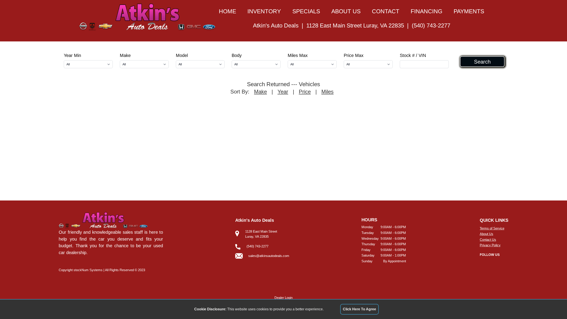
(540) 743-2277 (431, 25)
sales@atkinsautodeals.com (268, 256)
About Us (486, 234)
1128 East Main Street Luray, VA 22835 (355, 25)
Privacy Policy (490, 245)
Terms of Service (492, 228)
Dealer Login (283, 298)
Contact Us (488, 239)
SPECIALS (306, 11)
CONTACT (385, 11)
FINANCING (426, 11)
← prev (266, 99)
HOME (227, 11)
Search (482, 61)
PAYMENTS (469, 11)
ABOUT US (346, 11)
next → (300, 99)
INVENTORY (264, 11)
